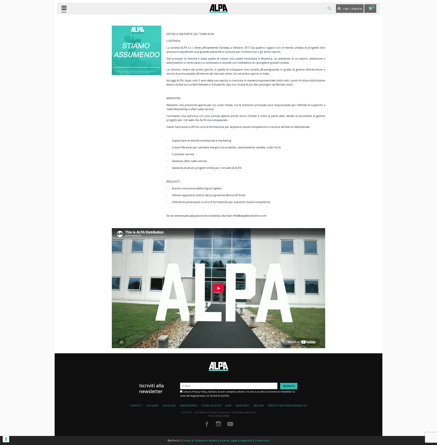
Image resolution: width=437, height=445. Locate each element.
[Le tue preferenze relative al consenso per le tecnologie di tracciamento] (6, 439)
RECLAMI (258, 405)
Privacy (187, 440)
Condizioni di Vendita (205, 440)
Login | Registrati (352, 8)
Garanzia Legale (228, 440)
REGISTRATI (242, 405)
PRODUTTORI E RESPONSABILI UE (287, 405)
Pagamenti (246, 440)
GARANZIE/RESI (188, 405)
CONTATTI (136, 405)
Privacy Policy (199, 391)
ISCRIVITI (289, 386)
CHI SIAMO (152, 405)
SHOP (228, 405)
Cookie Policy (262, 440)
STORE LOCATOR (211, 405)
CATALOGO (169, 405)
